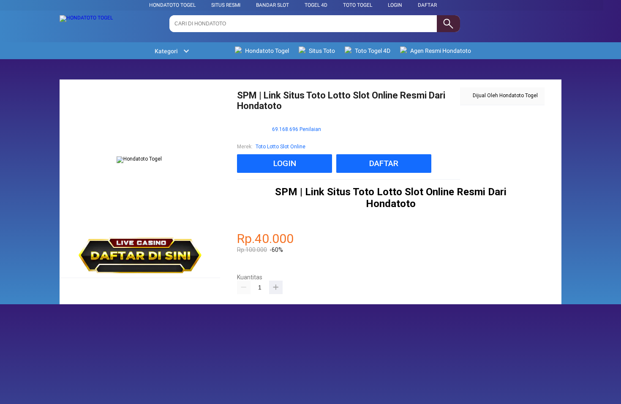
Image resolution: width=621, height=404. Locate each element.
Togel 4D (316, 5)
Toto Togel (357, 5)
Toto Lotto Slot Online (280, 147)
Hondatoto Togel (172, 5)
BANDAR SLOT (272, 5)
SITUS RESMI (225, 5)
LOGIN (395, 5)
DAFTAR (427, 5)
